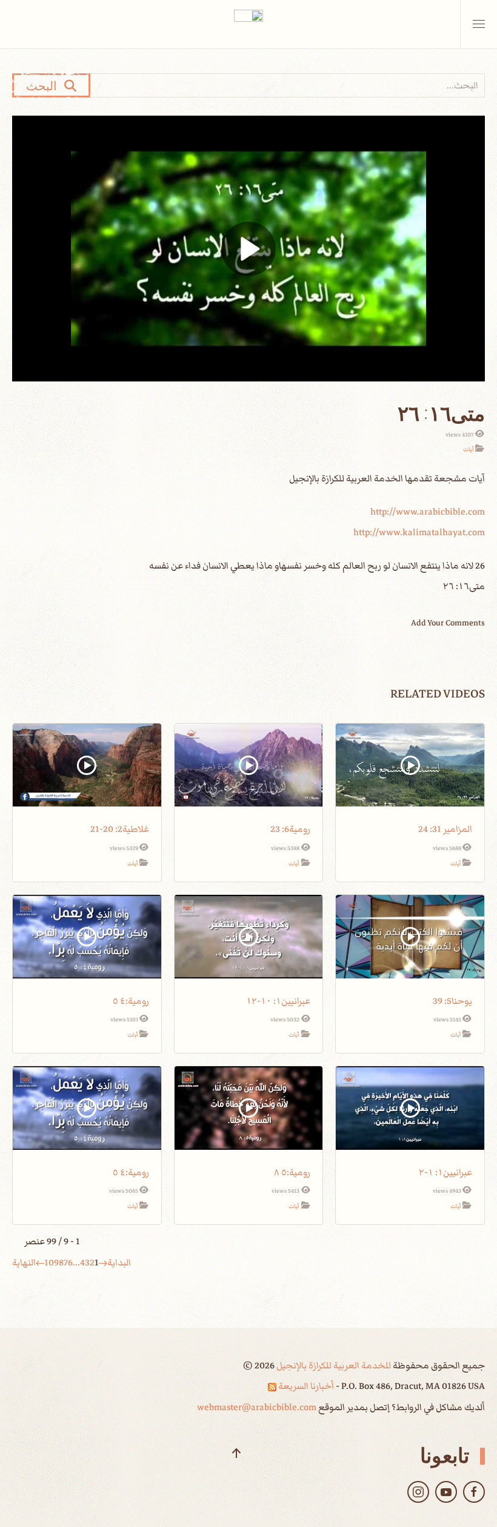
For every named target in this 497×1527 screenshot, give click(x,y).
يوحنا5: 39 (452, 1001)
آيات (468, 449)
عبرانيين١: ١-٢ (445, 1172)
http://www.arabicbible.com (427, 511)
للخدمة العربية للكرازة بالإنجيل (333, 1365)
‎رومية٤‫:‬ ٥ (131, 1001)
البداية (119, 1262)
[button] (479, 24)
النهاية (24, 1262)
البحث (45, 85)
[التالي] (40, 1262)
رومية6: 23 (290, 829)
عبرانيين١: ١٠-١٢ (278, 1001)
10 (49, 1262)
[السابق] (103, 1262)
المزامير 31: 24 (445, 829)
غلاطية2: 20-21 (119, 829)
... (76, 1262)
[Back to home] (248, 24)
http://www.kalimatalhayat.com (419, 532)
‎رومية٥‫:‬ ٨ (292, 1172)
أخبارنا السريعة (305, 1386)
